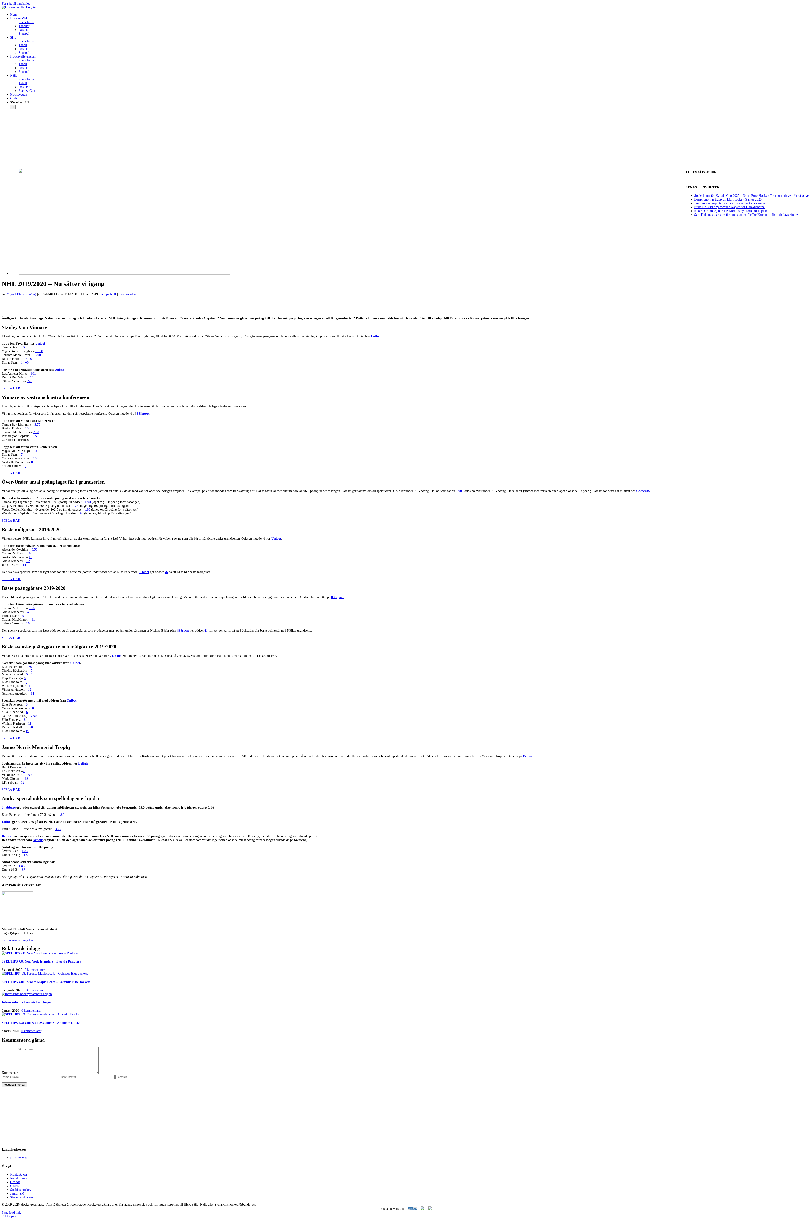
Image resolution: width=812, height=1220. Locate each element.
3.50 (32, 608)
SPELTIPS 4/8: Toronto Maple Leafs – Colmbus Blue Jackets (46, 982)
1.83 (25, 851)
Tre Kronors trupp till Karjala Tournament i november (730, 203)
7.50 (27, 428)
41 (206, 630)
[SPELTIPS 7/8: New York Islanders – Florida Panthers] (40, 953)
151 (32, 377)
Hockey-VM (18, 1157)
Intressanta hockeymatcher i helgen (27, 1002)
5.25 (29, 674)
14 (24, 565)
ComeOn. (643, 491)
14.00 (28, 358)
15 (27, 731)
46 (166, 572)
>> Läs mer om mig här (17, 940)
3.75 (37, 424)
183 (22, 869)
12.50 (29, 727)
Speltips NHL (108, 294)
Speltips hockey (20, 1189)
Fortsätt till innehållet (16, 3)
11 (30, 557)
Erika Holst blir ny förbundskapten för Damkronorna (729, 207)
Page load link (11, 1212)
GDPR (14, 1186)
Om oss (15, 1182)
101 (33, 373)
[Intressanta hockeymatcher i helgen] (27, 994)
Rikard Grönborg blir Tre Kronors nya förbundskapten (730, 211)
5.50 (31, 708)
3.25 (58, 829)
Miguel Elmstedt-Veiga (22, 294)
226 (29, 381)
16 (28, 623)
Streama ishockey (22, 1197)
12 (28, 561)
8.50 (23, 347)
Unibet (375, 336)
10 (33, 440)
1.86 (61, 814)
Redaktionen (18, 1178)
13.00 (37, 355)
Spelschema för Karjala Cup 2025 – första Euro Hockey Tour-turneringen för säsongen (752, 195)
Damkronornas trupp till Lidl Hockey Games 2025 (728, 199)
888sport (143, 413)
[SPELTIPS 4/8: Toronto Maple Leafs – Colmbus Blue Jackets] (45, 973)
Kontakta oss (18, 1174)
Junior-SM (17, 1193)
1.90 (459, 491)
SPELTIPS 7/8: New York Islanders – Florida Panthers (41, 961)
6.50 (34, 549)
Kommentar (10, 1072)
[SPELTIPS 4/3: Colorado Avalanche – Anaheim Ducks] (40, 1014)
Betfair (527, 756)
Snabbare (9, 807)
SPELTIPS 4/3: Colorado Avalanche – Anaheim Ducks (41, 1023)
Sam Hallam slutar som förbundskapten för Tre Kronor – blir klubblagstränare (746, 214)
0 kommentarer (128, 294)
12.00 (39, 351)
